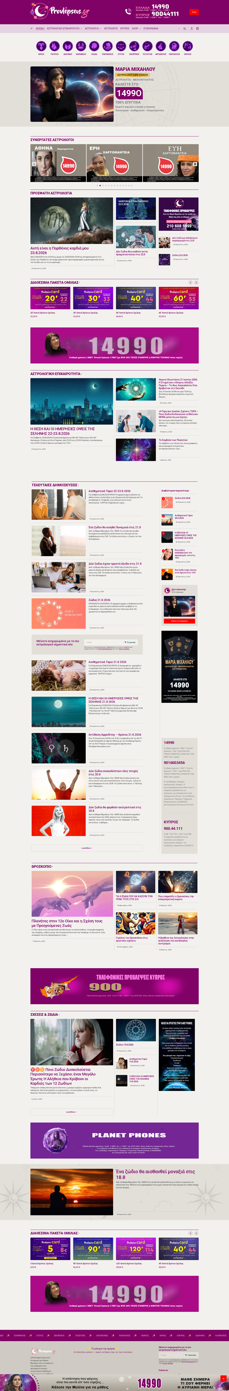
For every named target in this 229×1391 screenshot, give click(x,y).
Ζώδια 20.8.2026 (183, 498)
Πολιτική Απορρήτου (105, 649)
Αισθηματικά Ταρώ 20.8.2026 (184, 516)
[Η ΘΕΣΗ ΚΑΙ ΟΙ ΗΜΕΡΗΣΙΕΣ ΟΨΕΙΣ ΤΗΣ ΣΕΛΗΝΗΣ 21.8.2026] (59, 712)
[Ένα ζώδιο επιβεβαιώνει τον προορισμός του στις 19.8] (167, 554)
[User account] (192, 28)
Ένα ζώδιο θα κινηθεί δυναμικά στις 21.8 (115, 527)
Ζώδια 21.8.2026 (99, 600)
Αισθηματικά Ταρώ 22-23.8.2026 (110, 491)
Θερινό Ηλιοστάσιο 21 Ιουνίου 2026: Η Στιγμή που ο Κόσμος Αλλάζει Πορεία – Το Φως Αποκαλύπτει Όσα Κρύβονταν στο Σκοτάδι (178, 384)
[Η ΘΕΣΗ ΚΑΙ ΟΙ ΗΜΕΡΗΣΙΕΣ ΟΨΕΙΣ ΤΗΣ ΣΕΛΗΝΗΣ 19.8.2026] (121, 1080)
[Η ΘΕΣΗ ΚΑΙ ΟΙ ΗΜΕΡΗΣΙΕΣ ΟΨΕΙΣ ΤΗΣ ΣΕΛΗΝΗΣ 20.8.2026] (167, 537)
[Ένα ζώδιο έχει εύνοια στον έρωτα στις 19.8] (167, 574)
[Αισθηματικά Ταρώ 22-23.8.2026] (59, 504)
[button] (32, 28)
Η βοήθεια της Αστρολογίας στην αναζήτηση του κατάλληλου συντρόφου (176, 940)
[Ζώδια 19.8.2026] (136, 1030)
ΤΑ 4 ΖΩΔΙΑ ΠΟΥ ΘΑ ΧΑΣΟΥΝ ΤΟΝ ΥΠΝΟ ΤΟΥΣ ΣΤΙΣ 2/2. (134, 898)
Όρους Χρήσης (124, 649)
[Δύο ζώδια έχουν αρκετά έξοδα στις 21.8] (59, 577)
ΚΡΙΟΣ (111, 1335)
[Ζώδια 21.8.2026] (59, 613)
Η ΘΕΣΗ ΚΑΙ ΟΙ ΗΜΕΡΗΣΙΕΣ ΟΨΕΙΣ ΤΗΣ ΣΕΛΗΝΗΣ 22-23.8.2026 (62, 431)
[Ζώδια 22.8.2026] (164, 259)
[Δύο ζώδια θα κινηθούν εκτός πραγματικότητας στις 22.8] (136, 237)
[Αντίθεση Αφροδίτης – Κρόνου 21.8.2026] (59, 748)
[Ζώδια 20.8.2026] (167, 502)
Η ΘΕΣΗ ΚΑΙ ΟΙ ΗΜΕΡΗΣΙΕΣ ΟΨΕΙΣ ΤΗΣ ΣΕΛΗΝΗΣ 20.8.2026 (186, 535)
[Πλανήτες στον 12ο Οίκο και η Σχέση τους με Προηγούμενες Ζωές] (72, 894)
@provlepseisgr (179, 589)
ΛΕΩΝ (188, 1335)
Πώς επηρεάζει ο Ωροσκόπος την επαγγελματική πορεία (176, 898)
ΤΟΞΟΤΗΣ (28, 1335)
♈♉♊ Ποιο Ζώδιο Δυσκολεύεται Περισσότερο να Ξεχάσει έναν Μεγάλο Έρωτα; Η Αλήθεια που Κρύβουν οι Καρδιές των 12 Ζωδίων (63, 1076)
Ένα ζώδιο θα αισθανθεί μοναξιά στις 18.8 (155, 1174)
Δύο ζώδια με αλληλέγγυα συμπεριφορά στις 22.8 (184, 239)
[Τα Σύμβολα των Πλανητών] (136, 450)
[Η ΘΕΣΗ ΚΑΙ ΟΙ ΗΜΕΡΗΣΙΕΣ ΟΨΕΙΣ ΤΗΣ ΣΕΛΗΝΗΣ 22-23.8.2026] (71, 401)
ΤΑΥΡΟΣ (129, 1335)
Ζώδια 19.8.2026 (124, 1044)
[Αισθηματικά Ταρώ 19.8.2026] (121, 1063)
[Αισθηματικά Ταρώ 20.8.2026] (167, 520)
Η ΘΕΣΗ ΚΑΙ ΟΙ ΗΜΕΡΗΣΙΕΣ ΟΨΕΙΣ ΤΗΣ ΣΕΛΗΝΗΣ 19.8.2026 (141, 1079)
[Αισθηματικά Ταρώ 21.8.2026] (59, 675)
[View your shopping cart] (197, 28)
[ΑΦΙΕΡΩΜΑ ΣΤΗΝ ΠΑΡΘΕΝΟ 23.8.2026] (136, 208)
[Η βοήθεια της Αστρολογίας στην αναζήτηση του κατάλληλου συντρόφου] (178, 923)
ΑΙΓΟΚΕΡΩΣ (50, 1335)
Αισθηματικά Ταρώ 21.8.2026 (107, 662)
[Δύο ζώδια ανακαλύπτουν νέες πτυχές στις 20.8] (59, 784)
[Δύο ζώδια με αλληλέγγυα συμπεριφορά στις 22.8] (164, 242)
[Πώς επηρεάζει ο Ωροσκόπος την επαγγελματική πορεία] (178, 882)
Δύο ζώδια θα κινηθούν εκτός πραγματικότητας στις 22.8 (132, 253)
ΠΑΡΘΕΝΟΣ (208, 1335)
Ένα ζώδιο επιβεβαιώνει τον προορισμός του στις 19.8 (185, 554)
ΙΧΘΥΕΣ (93, 1335)
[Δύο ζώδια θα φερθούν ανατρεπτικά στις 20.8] (59, 821)
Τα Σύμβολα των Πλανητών (173, 440)
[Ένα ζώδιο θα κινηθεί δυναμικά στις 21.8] (59, 541)
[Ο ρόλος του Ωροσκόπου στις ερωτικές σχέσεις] (135, 923)
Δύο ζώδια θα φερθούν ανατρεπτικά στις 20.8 (115, 809)
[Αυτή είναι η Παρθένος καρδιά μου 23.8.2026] (71, 220)
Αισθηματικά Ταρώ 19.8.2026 (138, 1060)
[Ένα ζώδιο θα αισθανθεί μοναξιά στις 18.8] (71, 1192)
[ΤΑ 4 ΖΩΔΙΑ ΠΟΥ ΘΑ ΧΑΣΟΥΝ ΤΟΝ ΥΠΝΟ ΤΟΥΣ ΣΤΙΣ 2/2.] (135, 882)
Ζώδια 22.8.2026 (180, 255)
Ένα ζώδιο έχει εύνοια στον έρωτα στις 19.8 (185, 571)
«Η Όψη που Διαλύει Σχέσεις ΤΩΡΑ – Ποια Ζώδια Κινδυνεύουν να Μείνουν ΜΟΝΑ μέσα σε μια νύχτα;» (178, 414)
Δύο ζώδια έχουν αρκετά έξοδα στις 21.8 (115, 563)
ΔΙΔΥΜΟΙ (148, 1335)
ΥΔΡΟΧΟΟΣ (72, 1335)
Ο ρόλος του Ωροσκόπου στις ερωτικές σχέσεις (132, 939)
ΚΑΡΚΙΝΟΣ (168, 1335)
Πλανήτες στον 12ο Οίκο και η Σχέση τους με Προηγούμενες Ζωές (67, 923)
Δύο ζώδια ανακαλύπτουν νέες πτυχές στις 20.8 (113, 772)
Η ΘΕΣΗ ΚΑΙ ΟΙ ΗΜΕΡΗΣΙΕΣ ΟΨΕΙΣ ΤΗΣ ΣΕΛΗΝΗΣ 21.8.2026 (113, 700)
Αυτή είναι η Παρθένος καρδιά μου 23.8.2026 (59, 250)
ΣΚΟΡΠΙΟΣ (7, 1335)
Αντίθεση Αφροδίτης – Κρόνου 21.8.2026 (115, 734)
